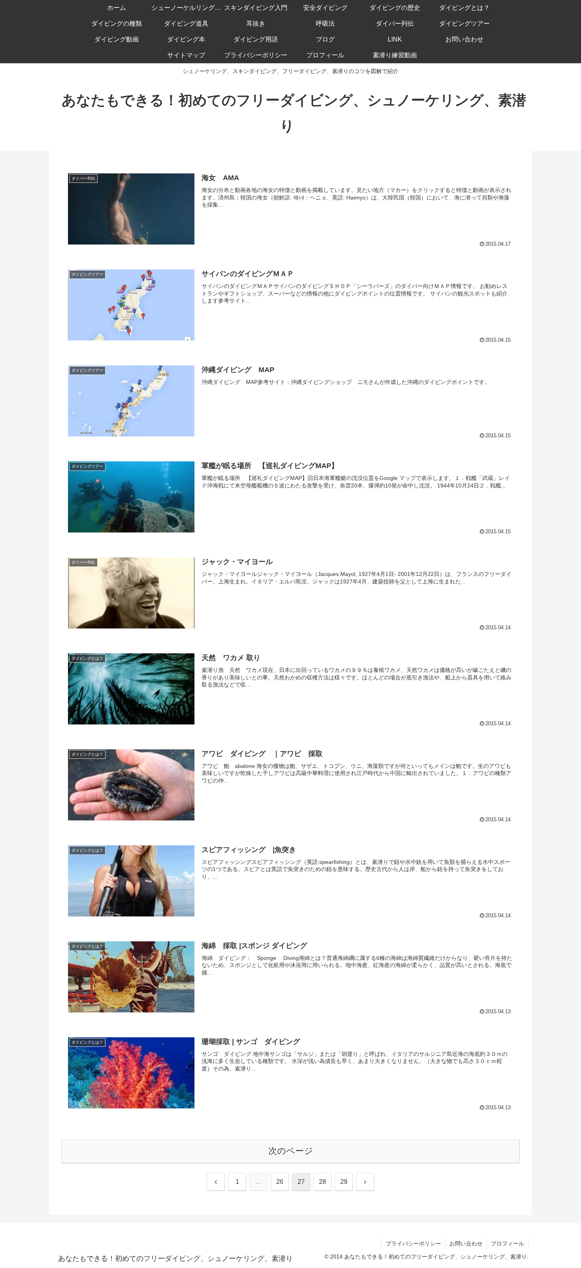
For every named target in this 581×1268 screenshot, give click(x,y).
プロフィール (507, 1243)
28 (322, 1181)
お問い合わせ (466, 1243)
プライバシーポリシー (413, 1243)
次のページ (290, 1151)
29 (343, 1181)
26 (279, 1181)
